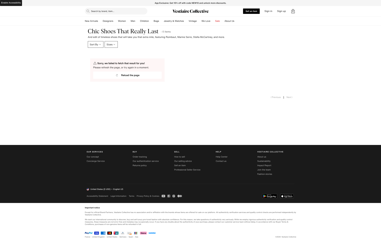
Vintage (193, 21)
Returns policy (140, 165)
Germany (123, 237)
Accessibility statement (97, 196)
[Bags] (161, 21)
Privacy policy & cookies (148, 196)
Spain (131, 237)
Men (133, 21)
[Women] (128, 21)
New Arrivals (91, 21)
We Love (206, 21)
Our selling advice (183, 161)
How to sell (179, 156)
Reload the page (130, 75)
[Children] (151, 21)
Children (144, 21)
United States (112, 237)
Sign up (281, 11)
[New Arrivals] (100, 21)
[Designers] (115, 21)
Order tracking (140, 156)
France (87, 237)
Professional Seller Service (187, 169)
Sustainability (264, 161)
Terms (131, 196)
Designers (108, 21)
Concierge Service (96, 161)
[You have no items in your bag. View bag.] (293, 11)
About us (261, 156)
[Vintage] (199, 21)
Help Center (222, 156)
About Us (229, 21)
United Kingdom (98, 237)
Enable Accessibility (11, 2)
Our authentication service (146, 161)
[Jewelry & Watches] (186, 21)
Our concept (93, 156)
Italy (136, 237)
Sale (217, 21)
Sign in (268, 11)
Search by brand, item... (102, 11)
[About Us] (236, 21)
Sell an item (251, 11)
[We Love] (213, 21)
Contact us (221, 161)
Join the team (264, 169)
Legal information (118, 196)
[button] (293, 11)
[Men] (137, 21)
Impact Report (264, 165)
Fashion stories (264, 174)
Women (122, 21)
